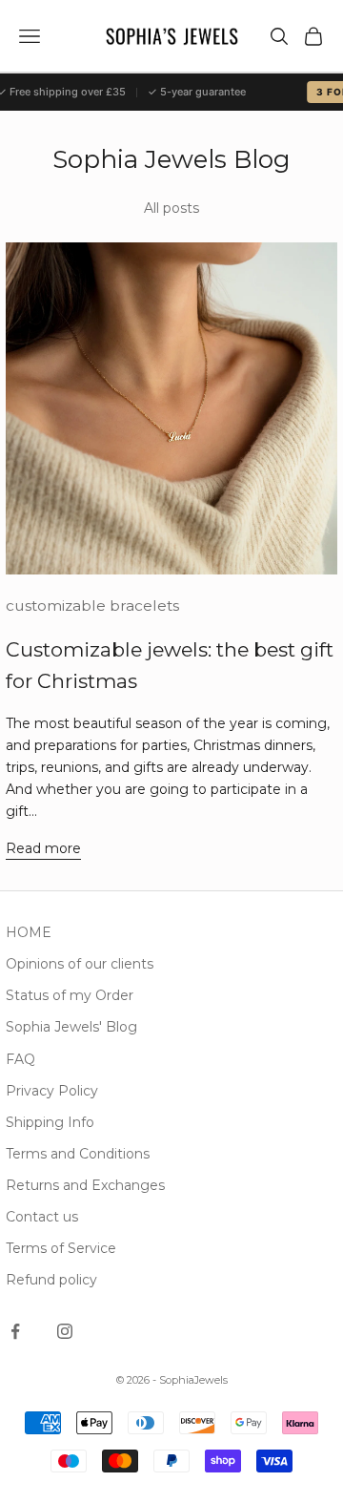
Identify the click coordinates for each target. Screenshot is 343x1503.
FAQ (20, 1059)
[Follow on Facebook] (15, 1331)
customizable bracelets (92, 605)
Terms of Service (61, 1248)
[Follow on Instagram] (64, 1331)
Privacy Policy (52, 1090)
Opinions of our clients (79, 963)
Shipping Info (50, 1122)
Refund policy (51, 1279)
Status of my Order (69, 995)
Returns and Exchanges (85, 1185)
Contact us (42, 1216)
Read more (43, 848)
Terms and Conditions (78, 1153)
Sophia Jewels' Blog (71, 1026)
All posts (171, 208)
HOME (28, 932)
